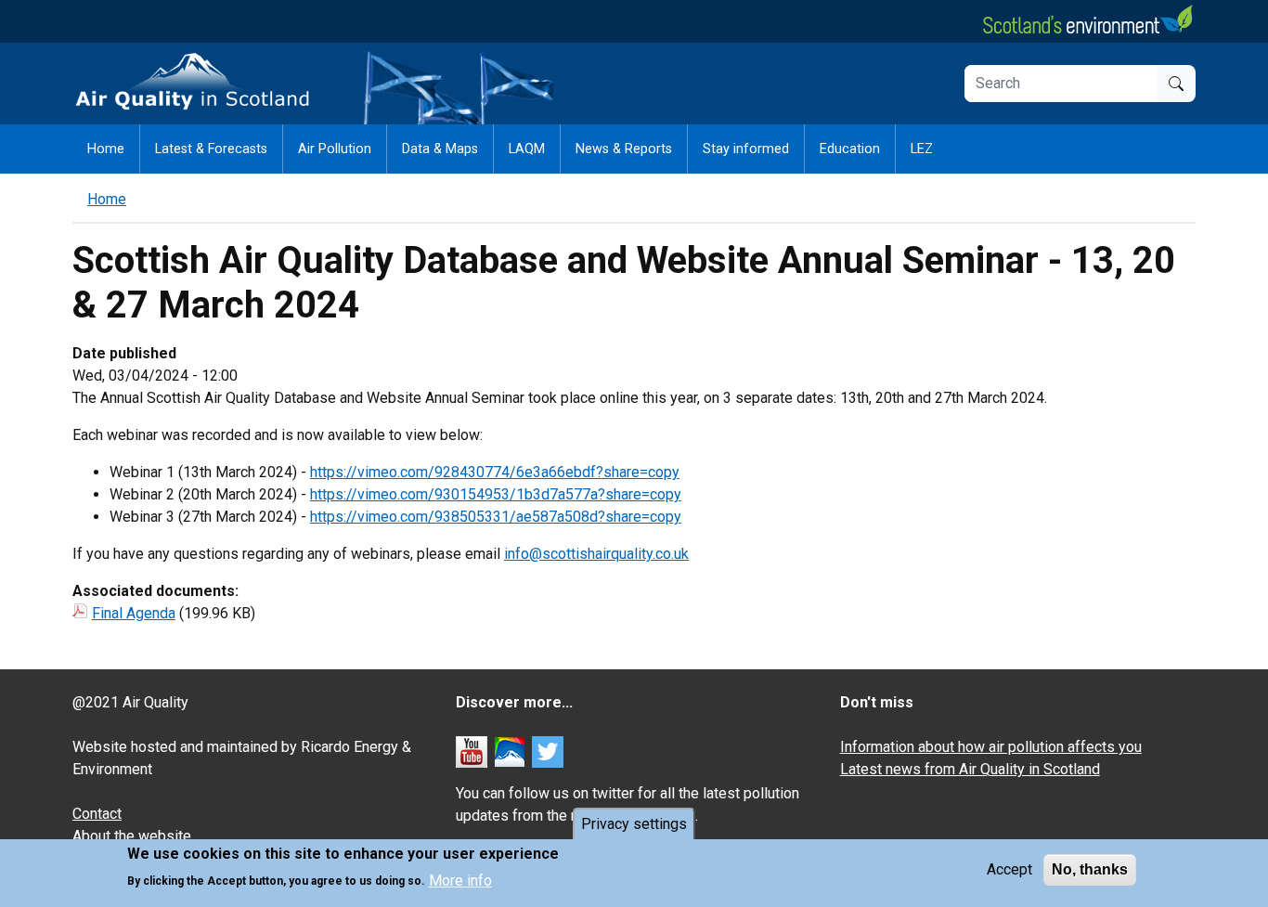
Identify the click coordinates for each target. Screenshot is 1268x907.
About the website (131, 836)
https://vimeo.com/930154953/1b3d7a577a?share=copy (495, 494)
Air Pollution (334, 149)
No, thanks (1090, 869)
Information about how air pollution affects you (991, 747)
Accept (1009, 869)
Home (105, 149)
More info (460, 879)
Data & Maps (440, 149)
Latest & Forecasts (211, 149)
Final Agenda (133, 613)
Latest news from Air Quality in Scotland (970, 769)
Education (850, 149)
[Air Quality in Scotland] (193, 82)
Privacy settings (634, 824)
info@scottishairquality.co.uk (596, 554)
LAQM (527, 149)
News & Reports (624, 149)
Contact (97, 814)
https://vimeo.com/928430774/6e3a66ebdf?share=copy (494, 472)
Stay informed (746, 149)
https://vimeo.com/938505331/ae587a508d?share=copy (495, 516)
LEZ (922, 149)
